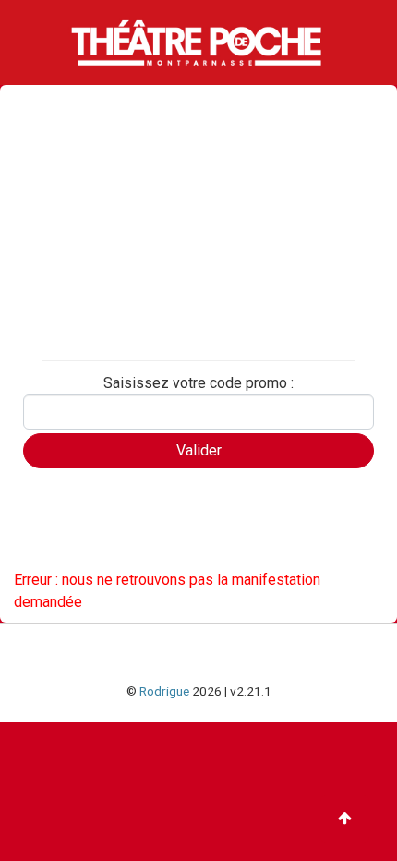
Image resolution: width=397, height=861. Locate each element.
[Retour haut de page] (344, 819)
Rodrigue (164, 691)
